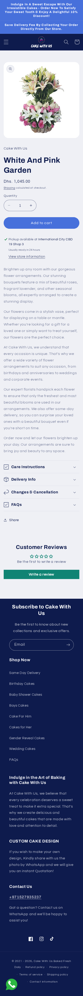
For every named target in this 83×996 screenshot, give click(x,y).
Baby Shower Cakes (25, 694)
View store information (27, 256)
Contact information (44, 981)
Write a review (41, 574)
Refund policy (35, 967)
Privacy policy (59, 967)
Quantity (10, 195)
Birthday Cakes (22, 684)
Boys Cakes (18, 705)
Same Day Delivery (24, 673)
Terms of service (31, 974)
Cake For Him (20, 716)
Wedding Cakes (22, 749)
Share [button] (14, 520)
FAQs (13, 759)
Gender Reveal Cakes (27, 738)
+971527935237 (25, 897)
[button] (6, 42)
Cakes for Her (20, 727)
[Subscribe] (68, 645)
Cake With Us (43, 961)
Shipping (9, 188)
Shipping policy (57, 974)
